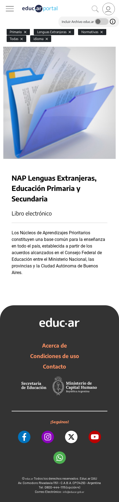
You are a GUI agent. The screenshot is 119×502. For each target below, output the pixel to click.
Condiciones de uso (54, 356)
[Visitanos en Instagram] (47, 437)
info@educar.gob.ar (73, 491)
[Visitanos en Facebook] (24, 437)
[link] (108, 9)
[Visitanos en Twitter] (71, 437)
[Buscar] (95, 9)
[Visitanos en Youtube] (94, 437)
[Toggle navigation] (5, 3)
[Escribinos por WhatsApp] (59, 458)
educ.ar (29, 478)
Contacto (54, 366)
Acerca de (54, 345)
